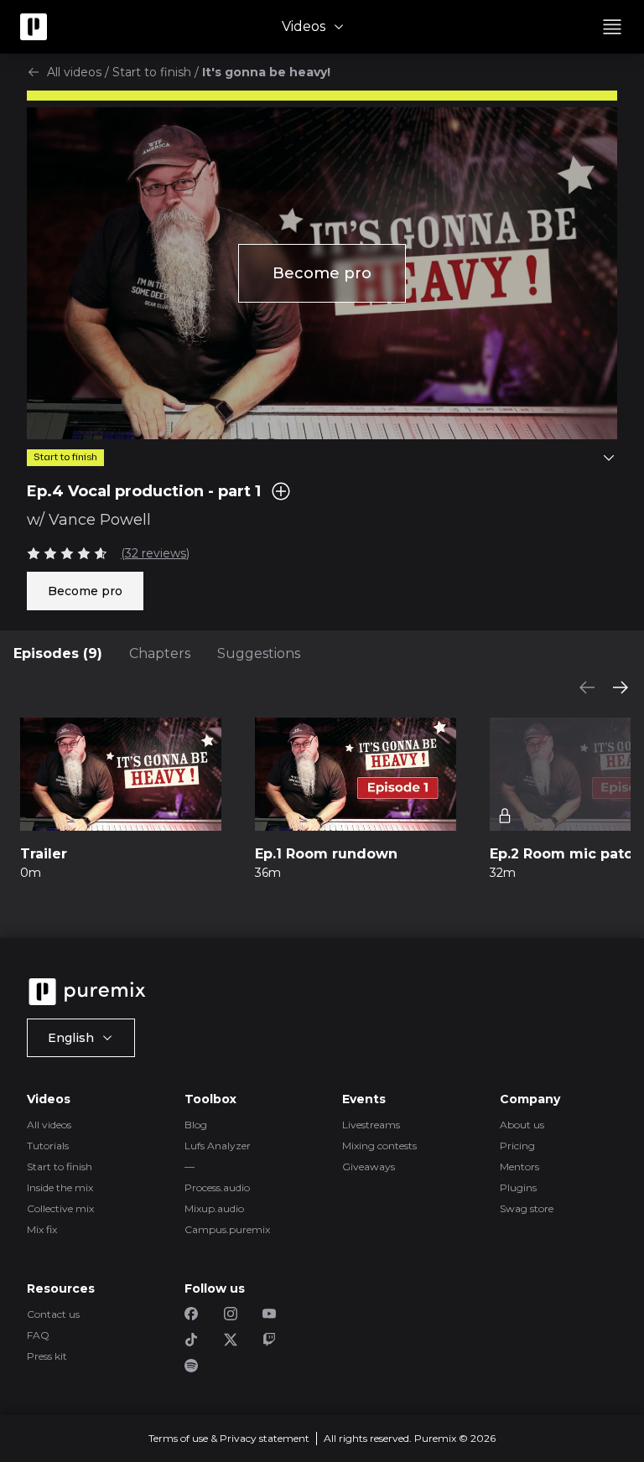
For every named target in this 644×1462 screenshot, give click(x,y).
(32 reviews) (155, 553)
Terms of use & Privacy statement (228, 1438)
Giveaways (368, 1166)
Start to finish (151, 72)
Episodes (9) (57, 653)
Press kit (47, 1356)
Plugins (518, 1187)
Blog (195, 1124)
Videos (303, 26)
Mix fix (42, 1229)
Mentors (519, 1166)
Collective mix (60, 1208)
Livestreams (371, 1124)
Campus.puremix (227, 1229)
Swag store (526, 1208)
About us (522, 1124)
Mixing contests (379, 1145)
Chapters (159, 653)
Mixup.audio (214, 1208)
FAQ (38, 1335)
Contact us (53, 1314)
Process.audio (217, 1187)
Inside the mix (60, 1187)
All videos (74, 72)
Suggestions (258, 653)
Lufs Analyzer (217, 1145)
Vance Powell (100, 520)
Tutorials (48, 1145)
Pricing (517, 1145)
